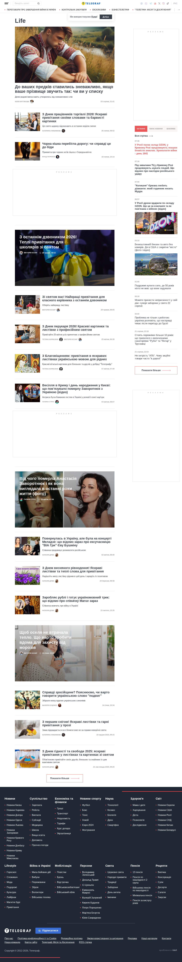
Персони (86, 865)
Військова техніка (41, 897)
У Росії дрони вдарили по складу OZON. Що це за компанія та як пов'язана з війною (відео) (154, 206)
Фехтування (88, 830)
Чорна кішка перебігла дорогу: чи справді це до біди (76, 145)
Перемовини (38, 882)
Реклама (132, 938)
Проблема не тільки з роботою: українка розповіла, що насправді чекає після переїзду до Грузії (153, 320)
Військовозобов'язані (68, 887)
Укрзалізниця (64, 833)
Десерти (162, 887)
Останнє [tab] (141, 129)
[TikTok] (168, 3)
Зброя (35, 887)
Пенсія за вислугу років (142, 901)
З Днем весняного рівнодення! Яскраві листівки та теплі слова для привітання (73, 569)
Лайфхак (11, 897)
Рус (175, 3)
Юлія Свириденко (91, 918)
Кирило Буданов (90, 902)
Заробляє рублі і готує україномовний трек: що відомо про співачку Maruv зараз (75, 599)
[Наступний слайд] (179, 10)
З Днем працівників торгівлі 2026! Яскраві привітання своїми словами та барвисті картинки (74, 118)
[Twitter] (159, 3)
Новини (10, 798)
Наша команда (12, 942)
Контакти (166, 938)
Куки (94, 17)
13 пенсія (138, 872)
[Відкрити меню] (6, 3)
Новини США (165, 810)
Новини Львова (15, 825)
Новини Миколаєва (12, 857)
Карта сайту (31, 942)
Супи (160, 882)
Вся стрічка (141, 136)
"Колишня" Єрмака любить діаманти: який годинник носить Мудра (154, 188)
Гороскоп (11, 872)
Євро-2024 (88, 825)
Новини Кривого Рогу (15, 839)
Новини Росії (164, 815)
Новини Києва (14, 805)
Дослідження (139, 825)
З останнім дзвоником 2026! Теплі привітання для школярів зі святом (48, 241)
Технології (112, 805)
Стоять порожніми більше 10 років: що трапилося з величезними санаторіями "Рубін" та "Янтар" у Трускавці (154, 339)
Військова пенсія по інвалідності (142, 889)
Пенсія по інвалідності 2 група (140, 880)
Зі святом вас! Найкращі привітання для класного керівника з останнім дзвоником (74, 298)
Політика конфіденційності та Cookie (37, 938)
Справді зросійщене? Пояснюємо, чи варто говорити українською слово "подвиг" (75, 694)
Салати (162, 892)
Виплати (36, 815)
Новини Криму (14, 850)
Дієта (135, 815)
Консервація (164, 877)
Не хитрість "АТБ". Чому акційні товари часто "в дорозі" (152, 357)
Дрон (110, 820)
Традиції (111, 882)
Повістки (61, 872)
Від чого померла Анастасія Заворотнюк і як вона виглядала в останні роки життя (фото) (48, 486)
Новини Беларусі (167, 830)
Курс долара (63, 828)
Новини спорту (90, 798)
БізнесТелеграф (120, 10)
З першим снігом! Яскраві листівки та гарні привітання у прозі (75, 723)
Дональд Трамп (90, 880)
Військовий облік (66, 892)
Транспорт (62, 813)
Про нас (9, 938)
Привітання (13, 907)
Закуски (162, 897)
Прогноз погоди (40, 845)
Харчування (139, 810)
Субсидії (36, 820)
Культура (11, 892)
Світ (159, 798)
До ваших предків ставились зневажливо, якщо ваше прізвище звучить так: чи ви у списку (64, 89)
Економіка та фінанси (64, 800)
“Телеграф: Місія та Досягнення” (153, 10)
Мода (9, 882)
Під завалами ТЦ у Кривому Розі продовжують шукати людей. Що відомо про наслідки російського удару (154, 169)
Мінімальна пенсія (142, 895)
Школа (35, 830)
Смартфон (113, 825)
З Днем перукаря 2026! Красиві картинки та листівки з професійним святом (75, 328)
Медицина (37, 825)
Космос (111, 810)
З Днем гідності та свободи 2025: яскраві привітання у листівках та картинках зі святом (78, 753)
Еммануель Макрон (88, 891)
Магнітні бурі (13, 902)
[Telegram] (150, 3)
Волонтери (37, 892)
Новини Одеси (14, 820)
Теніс (85, 815)
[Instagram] (163, 3)
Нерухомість (63, 818)
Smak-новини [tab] (156, 129)
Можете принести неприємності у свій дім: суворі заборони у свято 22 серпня (156, 303)
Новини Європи (166, 805)
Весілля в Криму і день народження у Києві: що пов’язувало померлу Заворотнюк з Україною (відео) (76, 389)
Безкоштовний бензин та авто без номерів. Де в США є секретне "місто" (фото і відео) (156, 247)
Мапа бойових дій (41, 872)
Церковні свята (115, 872)
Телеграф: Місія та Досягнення (58, 942)
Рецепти (161, 865)
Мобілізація (63, 865)
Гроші (60, 808)
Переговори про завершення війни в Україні (31, 10)
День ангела (113, 892)
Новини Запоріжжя (12, 831)
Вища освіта (38, 835)
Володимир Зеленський (88, 873)
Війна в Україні (40, 865)
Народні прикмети (117, 877)
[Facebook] (141, 3)
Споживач (12, 877)
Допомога (37, 840)
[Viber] (146, 3)
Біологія (111, 815)
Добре (106, 17)
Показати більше (59, 778)
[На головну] (91, 3)
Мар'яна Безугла (91, 913)
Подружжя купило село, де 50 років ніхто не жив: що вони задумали (154, 287)
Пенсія (135, 865)
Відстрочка (63, 882)
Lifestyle (10, 865)
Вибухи (36, 877)
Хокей (85, 820)
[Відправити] (38, 3)
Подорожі (12, 887)
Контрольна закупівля (74, 10)
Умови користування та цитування (105, 938)
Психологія (138, 820)
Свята (109, 865)
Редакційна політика (71, 938)
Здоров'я (137, 798)
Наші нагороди (149, 938)
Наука (109, 798)
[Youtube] (155, 3)
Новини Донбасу (15, 845)
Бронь (60, 877)
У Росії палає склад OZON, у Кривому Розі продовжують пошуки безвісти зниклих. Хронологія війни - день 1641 (156, 149)
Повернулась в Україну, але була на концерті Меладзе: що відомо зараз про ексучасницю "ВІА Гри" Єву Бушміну (76, 542)
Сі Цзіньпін (88, 885)
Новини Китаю (165, 825)
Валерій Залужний (92, 897)
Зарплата (37, 805)
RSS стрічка (85, 942)
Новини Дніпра (15, 815)
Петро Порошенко (91, 907)
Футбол (86, 805)
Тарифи (61, 823)
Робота (35, 810)
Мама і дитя (139, 805)
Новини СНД (164, 820)
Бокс (84, 810)
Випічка (162, 872)
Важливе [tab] (171, 129)
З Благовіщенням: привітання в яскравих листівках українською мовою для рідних (74, 357)
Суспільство (38, 798)
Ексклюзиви (99, 10)
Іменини (111, 897)
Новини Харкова (15, 810)
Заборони (112, 887)
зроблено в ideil (168, 950)
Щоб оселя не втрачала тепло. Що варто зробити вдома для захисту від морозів (45, 640)
